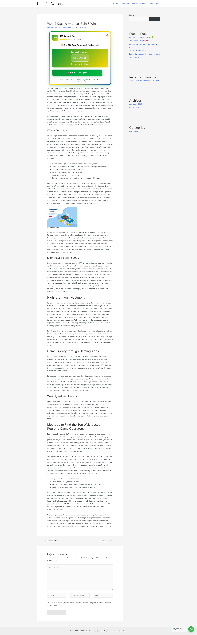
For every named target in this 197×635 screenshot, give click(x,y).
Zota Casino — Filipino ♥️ (138, 41)
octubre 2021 (134, 107)
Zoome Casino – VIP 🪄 (137, 51)
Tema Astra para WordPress (117, 631)
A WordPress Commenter (138, 81)
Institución (125, 4)
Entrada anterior (52, 541)
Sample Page (154, 4)
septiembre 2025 (135, 104)
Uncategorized (68, 27)
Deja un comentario (54, 27)
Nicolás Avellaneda (53, 4)
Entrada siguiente (107, 541)
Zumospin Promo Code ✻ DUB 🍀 (141, 37)
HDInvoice (115, 4)
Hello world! (154, 81)
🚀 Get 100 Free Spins (77, 73)
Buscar (131, 15)
